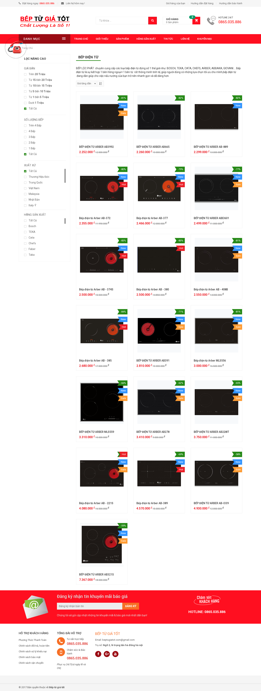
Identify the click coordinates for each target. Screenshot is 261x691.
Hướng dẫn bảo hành (230, 3)
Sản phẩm (122, 38)
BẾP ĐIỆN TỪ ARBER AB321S (96, 574)
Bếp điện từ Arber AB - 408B (211, 289)
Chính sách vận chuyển (31, 662)
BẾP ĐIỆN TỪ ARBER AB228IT (211, 431)
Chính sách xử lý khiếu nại (33, 651)
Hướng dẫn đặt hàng (202, 3)
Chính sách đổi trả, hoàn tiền (34, 645)
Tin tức (168, 38)
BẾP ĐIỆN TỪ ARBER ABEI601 (211, 218)
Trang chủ (81, 38)
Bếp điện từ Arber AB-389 (152, 503)
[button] (181, 21)
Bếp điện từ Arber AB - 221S (96, 503)
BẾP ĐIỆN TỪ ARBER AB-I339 (211, 503)
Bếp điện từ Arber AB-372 (94, 218)
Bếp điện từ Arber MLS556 (210, 360)
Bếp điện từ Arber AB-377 (152, 218)
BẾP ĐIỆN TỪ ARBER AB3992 (96, 146)
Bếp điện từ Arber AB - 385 (95, 360)
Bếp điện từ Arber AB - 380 (152, 289)
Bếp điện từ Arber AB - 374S (96, 289)
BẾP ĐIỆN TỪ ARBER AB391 (152, 360)
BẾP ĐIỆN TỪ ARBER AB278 (152, 431)
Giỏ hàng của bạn (175, 3)
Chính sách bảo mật (30, 657)
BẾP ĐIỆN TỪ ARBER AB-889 (211, 146)
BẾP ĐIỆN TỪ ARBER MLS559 (96, 431)
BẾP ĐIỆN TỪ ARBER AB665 (152, 146)
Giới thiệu (102, 38)
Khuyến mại (204, 38)
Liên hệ (185, 38)
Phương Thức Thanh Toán (32, 640)
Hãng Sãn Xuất (146, 38)
